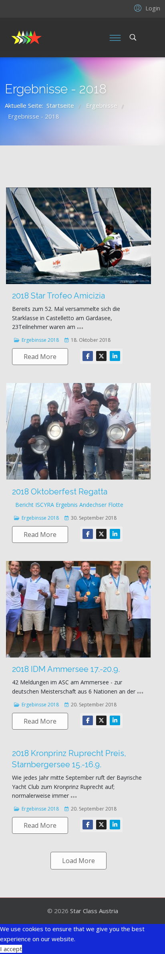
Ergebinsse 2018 (40, 340)
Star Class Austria (94, 911)
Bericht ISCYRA (34, 504)
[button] (146, 7)
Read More (40, 356)
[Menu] (115, 37)
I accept (11, 949)
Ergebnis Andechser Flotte (89, 504)
